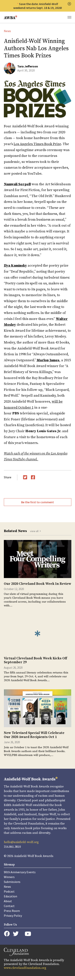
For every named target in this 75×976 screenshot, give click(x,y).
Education (10, 896)
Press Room (12, 911)
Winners (9, 877)
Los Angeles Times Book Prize (37, 144)
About (8, 901)
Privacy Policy (13, 915)
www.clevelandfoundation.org (25, 968)
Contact (9, 906)
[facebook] (7, 934)
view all (34, 531)
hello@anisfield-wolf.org (21, 842)
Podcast (9, 891)
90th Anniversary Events (20, 872)
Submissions (12, 882)
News (7, 31)
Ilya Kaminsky (15, 265)
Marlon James (48, 360)
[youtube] (28, 934)
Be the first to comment (37, 502)
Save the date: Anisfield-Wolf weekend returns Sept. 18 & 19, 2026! (37, 6)
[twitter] (16, 933)
